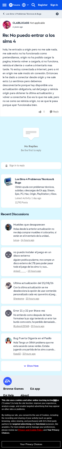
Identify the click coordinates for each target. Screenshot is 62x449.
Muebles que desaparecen (29, 224)
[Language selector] (25, 5)
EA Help (8, 395)
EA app (35, 389)
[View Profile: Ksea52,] (8, 340)
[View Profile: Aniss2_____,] (8, 254)
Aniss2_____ (19, 271)
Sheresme (18, 298)
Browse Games (13, 389)
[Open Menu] (57, 14)
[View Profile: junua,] (8, 227)
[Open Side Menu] (4, 4)
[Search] (33, 5)
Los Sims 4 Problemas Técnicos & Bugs (23, 14)
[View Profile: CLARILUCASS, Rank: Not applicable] (7, 25)
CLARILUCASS (21, 22)
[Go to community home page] (14, 5)
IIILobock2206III (21, 326)
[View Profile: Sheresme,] (8, 285)
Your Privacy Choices (31, 444)
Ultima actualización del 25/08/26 (33, 283)
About (25, 395)
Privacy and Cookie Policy (30, 430)
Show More (33, 365)
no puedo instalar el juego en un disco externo (32, 254)
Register (43, 4)
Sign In (54, 4)
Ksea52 (17, 353)
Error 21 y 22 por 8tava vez (29, 310)
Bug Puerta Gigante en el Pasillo (32, 338)
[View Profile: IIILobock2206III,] (8, 313)
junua (16, 240)
